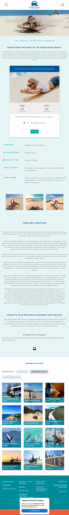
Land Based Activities (35, 40)
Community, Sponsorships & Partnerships (42, 489)
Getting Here (24, 491)
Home (15, 40)
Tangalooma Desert (41, 52)
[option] (34, 23)
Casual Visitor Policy (33, 326)
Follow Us (63, 491)
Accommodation (8, 482)
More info (34, 131)
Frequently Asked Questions (60, 486)
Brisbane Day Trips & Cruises (26, 482)
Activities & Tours (8, 489)
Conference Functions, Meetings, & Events (26, 496)
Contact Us (62, 482)
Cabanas (22, 487)
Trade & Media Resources (41, 482)
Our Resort (6, 485)
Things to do (23, 40)
